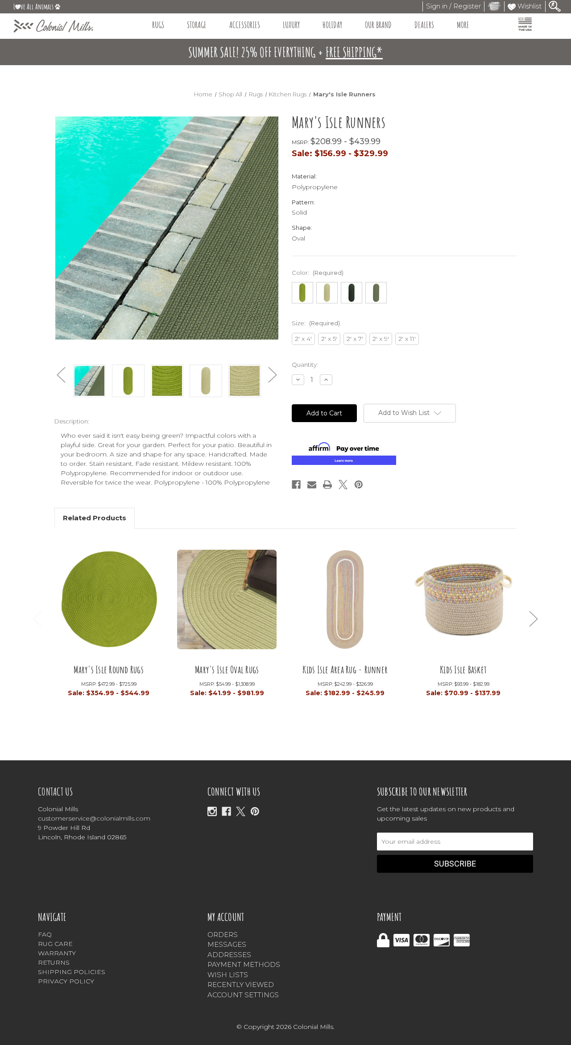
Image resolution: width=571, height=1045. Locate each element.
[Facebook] (296, 484)
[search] (555, 5)
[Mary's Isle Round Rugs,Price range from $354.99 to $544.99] (108, 602)
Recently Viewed (240, 984)
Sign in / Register (453, 6)
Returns (54, 962)
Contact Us (55, 791)
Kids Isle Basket (463, 669)
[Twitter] (343, 484)
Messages (226, 944)
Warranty (57, 953)
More (463, 24)
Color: (317, 272)
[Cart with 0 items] (494, 6)
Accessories (244, 24)
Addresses (229, 954)
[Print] (327, 484)
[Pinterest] (358, 484)
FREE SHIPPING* (354, 52)
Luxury (291, 24)
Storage (197, 24)
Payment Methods (243, 964)
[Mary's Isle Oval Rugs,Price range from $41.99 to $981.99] (227, 602)
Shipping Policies (71, 972)
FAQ (45, 934)
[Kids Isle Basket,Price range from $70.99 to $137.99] (463, 602)
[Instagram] (212, 811)
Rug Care (55, 944)
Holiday (332, 24)
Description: (71, 421)
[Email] (311, 484)
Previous (61, 375)
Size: (316, 323)
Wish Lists (227, 974)
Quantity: (305, 364)
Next (272, 375)
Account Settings (243, 995)
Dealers (424, 24)
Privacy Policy (66, 981)
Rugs (158, 24)
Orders (222, 934)
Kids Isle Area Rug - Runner (345, 669)
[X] (240, 811)
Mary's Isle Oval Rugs (227, 669)
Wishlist (529, 6)
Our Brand (378, 24)
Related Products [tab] (94, 518)
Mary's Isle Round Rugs (109, 669)
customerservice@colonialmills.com (94, 818)
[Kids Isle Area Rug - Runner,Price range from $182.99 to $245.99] (345, 602)
